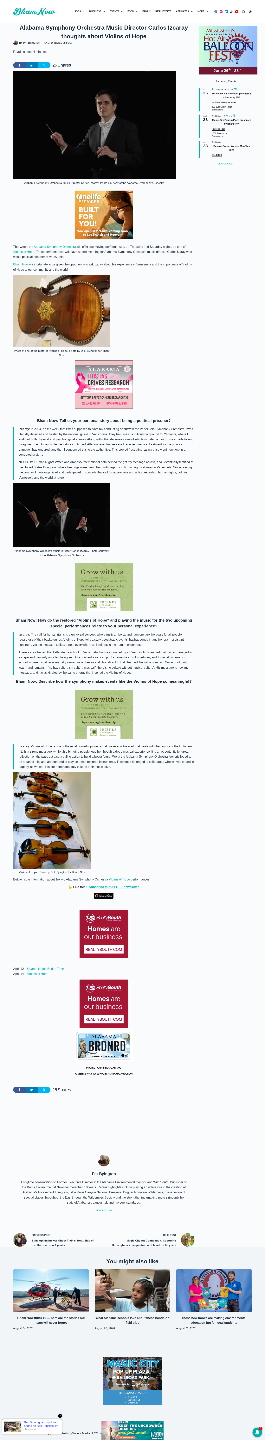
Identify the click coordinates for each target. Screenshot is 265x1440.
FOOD (130, 11)
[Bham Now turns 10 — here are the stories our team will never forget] (51, 1290)
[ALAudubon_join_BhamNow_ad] (104, 1055)
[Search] (243, 11)
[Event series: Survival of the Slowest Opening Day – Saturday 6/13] (235, 89)
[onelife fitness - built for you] (104, 214)
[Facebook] (215, 11)
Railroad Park (218, 129)
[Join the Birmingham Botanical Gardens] (104, 587)
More (200, 11)
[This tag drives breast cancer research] (104, 384)
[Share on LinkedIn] (32, 65)
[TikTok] (231, 11)
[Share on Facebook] (19, 65)
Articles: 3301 (104, 1210)
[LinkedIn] (226, 11)
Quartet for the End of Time (45, 968)
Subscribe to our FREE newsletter (114, 887)
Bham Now (21, 264)
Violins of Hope (23, 251)
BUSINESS (95, 11)
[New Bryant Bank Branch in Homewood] (132, 1430)
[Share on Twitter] (44, 65)
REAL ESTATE (163, 11)
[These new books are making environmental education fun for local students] (214, 1290)
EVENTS (114, 11)
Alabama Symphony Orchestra (55, 246)
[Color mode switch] (250, 11)
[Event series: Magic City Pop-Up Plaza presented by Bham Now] (234, 116)
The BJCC (217, 155)
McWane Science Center (224, 102)
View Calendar (225, 163)
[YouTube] (236, 11)
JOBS (77, 11)
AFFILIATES (182, 11)
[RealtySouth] (104, 934)
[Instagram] (221, 11)
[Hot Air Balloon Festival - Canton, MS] (228, 50)
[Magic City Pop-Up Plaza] (132, 1380)
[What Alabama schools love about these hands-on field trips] (132, 1290)
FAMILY (146, 11)
